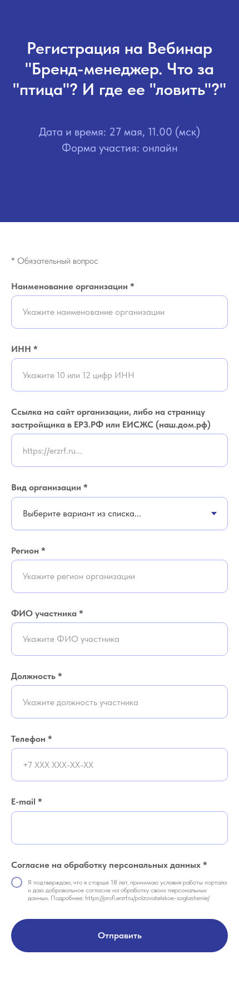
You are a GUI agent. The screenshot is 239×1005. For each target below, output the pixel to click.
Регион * (28, 550)
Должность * (36, 676)
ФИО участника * (47, 613)
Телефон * (31, 738)
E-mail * (26, 801)
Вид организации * (49, 487)
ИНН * (24, 349)
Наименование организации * (73, 286)
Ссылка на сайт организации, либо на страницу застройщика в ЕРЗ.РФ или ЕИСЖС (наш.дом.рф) (111, 418)
